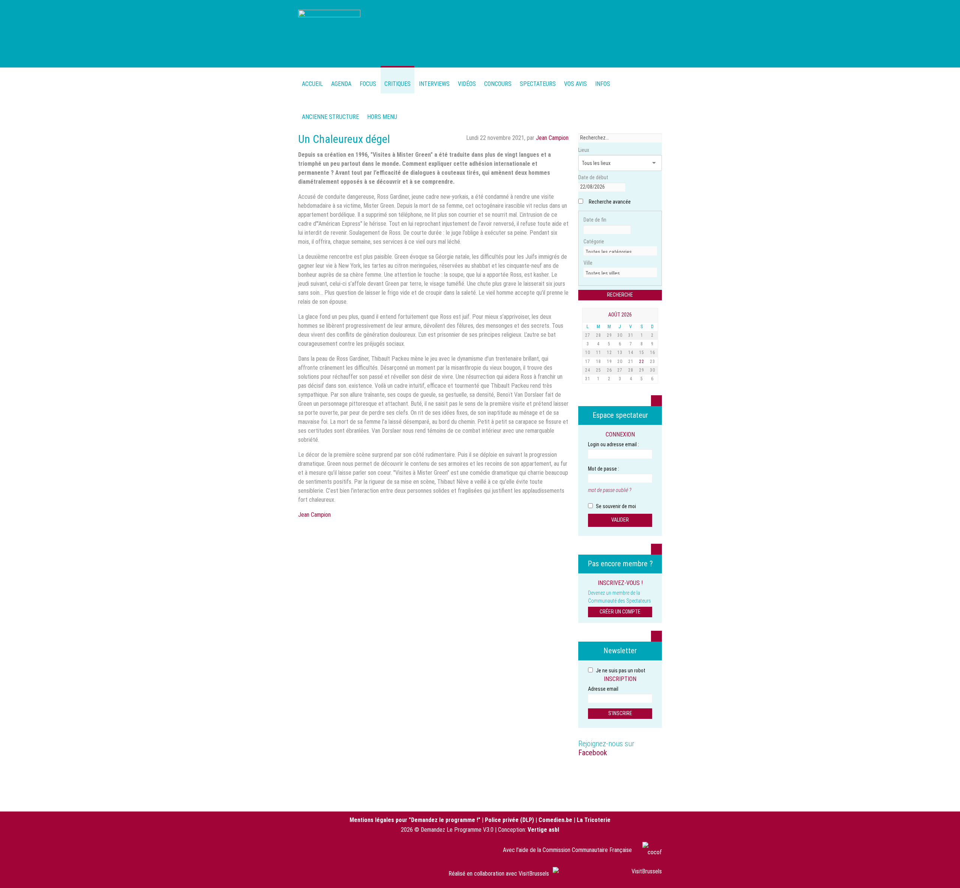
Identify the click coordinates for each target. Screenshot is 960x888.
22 (641, 361)
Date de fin (595, 220)
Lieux (583, 150)
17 (587, 361)
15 (641, 352)
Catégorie (594, 241)
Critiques (397, 83)
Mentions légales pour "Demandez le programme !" (415, 820)
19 (609, 361)
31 (630, 335)
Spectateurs (538, 83)
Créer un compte (620, 612)
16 (652, 352)
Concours (498, 83)
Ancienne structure (330, 116)
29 (609, 335)
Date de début (593, 177)
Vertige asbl (543, 829)
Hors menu (382, 116)
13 (619, 352)
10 (587, 352)
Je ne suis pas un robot (620, 671)
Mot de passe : (603, 469)
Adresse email (603, 689)
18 (598, 361)
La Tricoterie (593, 820)
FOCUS (368, 83)
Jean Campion (552, 137)
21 (630, 361)
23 (652, 361)
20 (619, 361)
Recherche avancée (610, 202)
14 (630, 352)
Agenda (341, 83)
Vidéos (467, 83)
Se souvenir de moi (615, 506)
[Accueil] (329, 33)
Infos (602, 83)
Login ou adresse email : (613, 444)
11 (598, 352)
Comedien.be (555, 820)
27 (587, 335)
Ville (588, 263)
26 (609, 370)
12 (609, 352)
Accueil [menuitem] (312, 83)
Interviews (434, 83)
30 (619, 335)
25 (598, 370)
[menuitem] (341, 79)
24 (587, 370)
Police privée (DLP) (509, 820)
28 (598, 335)
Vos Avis (575, 83)
